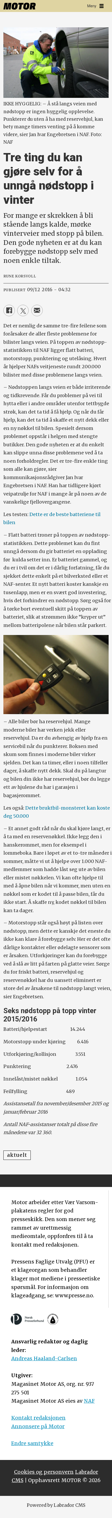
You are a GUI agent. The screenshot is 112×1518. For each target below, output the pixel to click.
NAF (89, 1401)
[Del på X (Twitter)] (23, 310)
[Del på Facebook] (9, 310)
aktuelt (17, 1155)
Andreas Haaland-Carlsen (44, 1358)
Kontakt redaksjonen (38, 1418)
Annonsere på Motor (38, 1426)
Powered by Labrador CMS (56, 1505)
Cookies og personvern (44, 1472)
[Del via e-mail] (37, 310)
